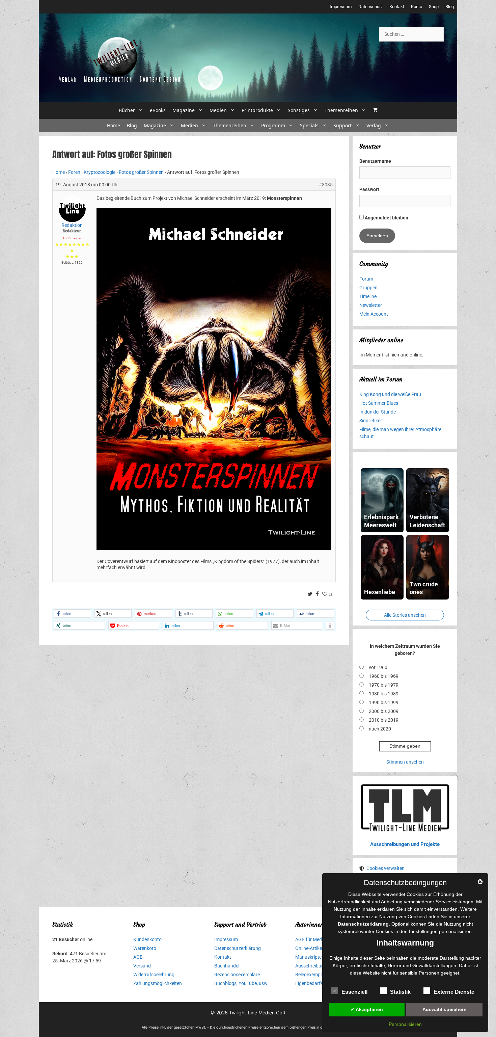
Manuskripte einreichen (319, 957)
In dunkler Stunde (377, 412)
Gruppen (368, 287)
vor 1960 (378, 667)
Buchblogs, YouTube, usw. (241, 983)
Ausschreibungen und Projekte (405, 844)
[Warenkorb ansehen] (375, 110)
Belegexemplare (311, 974)
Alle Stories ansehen (405, 615)
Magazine (183, 110)
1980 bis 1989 (383, 693)
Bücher (127, 110)
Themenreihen (341, 110)
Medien (218, 110)
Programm (273, 125)
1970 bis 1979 (383, 685)
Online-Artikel (309, 948)
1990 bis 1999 (383, 702)
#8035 (326, 184)
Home (113, 125)
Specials (309, 125)
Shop (434, 6)
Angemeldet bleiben (386, 217)
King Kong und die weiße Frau (390, 394)
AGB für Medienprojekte (320, 939)
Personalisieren (405, 1024)
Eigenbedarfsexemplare (320, 983)
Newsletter (370, 305)
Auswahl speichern (444, 1009)
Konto (416, 6)
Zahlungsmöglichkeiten (157, 983)
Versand (142, 965)
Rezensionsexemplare (237, 974)
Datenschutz (370, 6)
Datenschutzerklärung (237, 948)
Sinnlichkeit (371, 420)
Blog (449, 6)
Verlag (373, 125)
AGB (138, 957)
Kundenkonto (147, 939)
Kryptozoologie (99, 172)
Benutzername (375, 161)
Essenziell (354, 992)
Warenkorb (144, 948)
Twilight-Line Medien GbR (257, 1012)
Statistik (400, 992)
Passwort (369, 189)
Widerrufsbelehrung (153, 974)
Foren (74, 172)
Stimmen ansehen (405, 762)
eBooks (158, 110)
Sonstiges (299, 110)
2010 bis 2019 (383, 720)
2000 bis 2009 (383, 711)
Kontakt (396, 6)
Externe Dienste (454, 992)
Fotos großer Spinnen (141, 172)
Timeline (368, 296)
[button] (72, 613)
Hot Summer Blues (378, 403)
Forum (366, 279)
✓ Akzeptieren (367, 1009)
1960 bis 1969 (383, 676)
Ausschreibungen (313, 965)
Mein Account (373, 314)
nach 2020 (380, 729)
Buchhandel (226, 965)
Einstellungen (423, 931)
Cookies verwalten (385, 868)
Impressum (341, 6)
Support (342, 125)
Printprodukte (257, 110)
